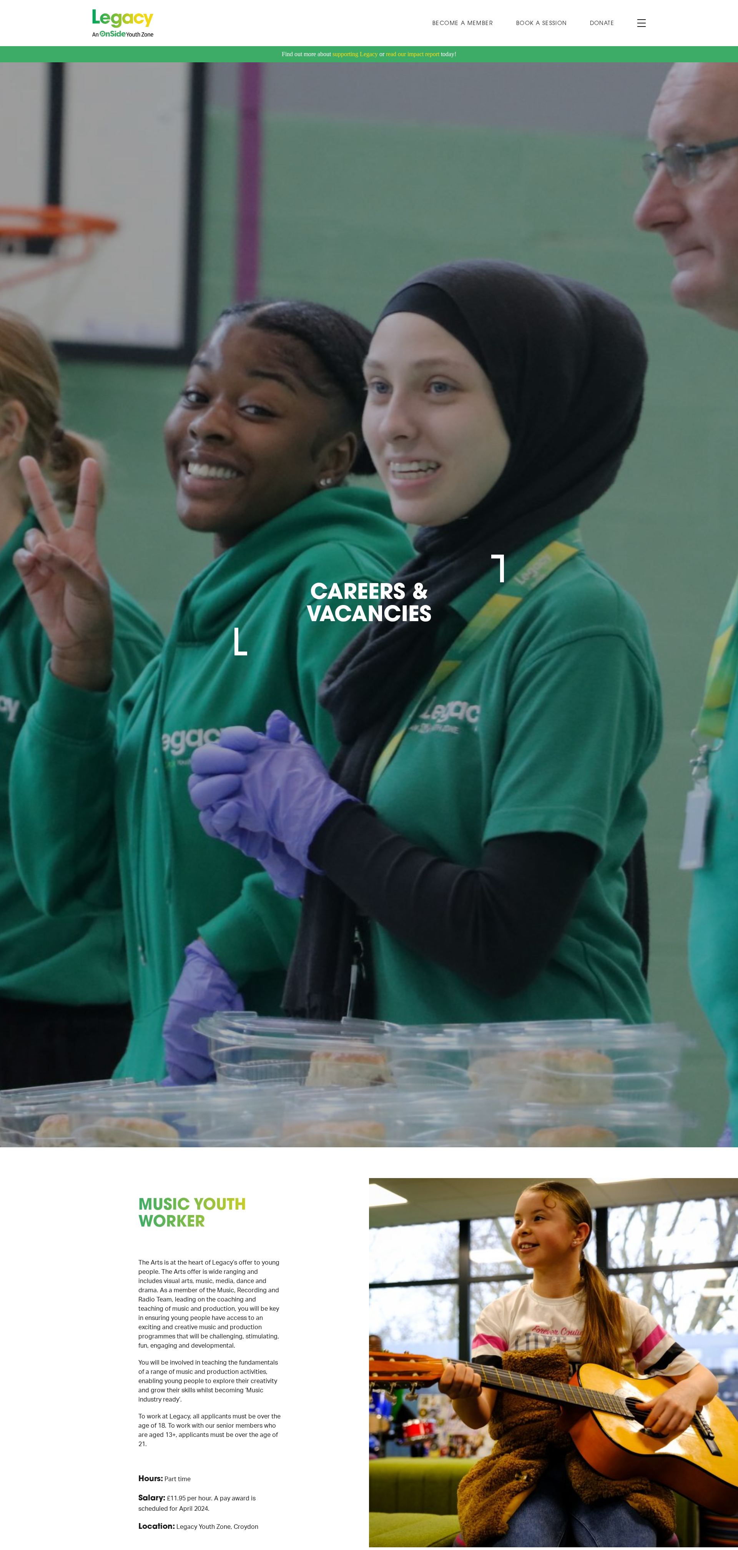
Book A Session (541, 24)
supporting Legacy (355, 54)
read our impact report (412, 54)
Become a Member (462, 24)
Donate (602, 24)
